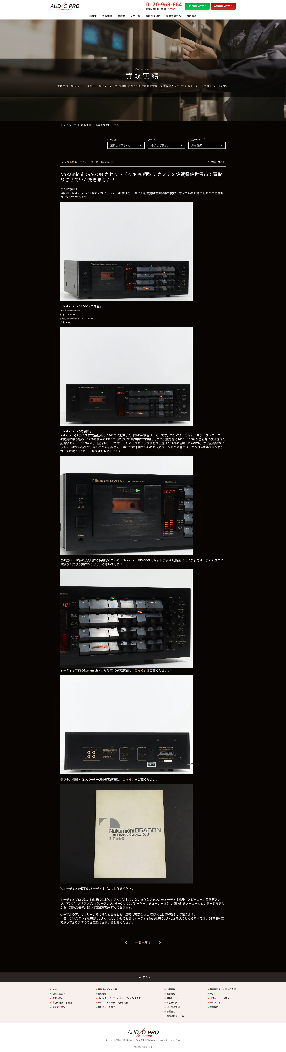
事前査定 (171, 1011)
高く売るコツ (58, 1007)
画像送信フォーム (175, 1015)
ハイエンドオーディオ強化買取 (113, 1002)
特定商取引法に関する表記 (223, 989)
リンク (213, 993)
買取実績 (107, 16)
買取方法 (192, 16)
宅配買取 (171, 993)
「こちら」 (139, 670)
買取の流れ (57, 998)
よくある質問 (173, 1007)
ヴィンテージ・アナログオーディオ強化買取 (119, 998)
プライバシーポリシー (220, 998)
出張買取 (171, 989)
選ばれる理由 (153, 16)
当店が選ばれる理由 (62, 1002)
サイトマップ (216, 1002)
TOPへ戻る (141, 977)
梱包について (173, 998)
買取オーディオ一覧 (129, 16)
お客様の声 (172, 1002)
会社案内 (214, 1007)
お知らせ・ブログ (106, 1007)
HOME (93, 16)
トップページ (68, 125)
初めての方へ (173, 16)
